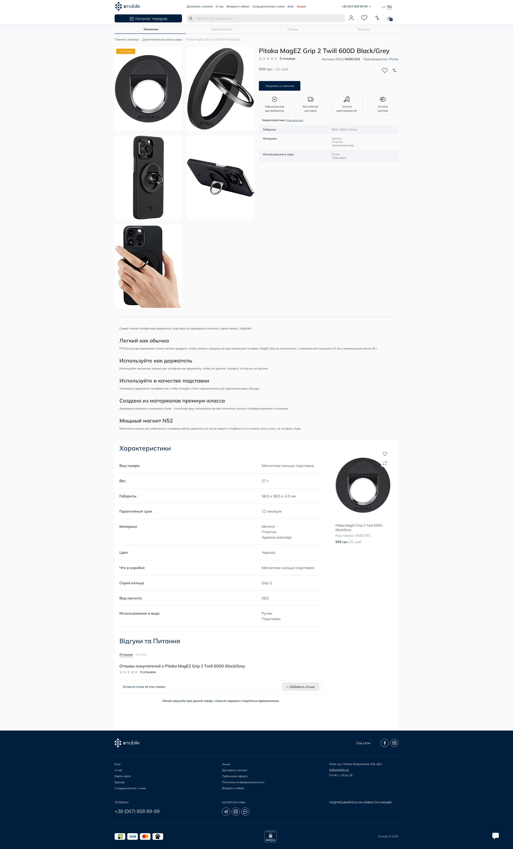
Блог (291, 6)
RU (389, 7)
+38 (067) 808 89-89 (137, 811)
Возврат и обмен (238, 6)
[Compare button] (394, 70)
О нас (220, 6)
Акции (301, 6)
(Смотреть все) (294, 120)
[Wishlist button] (385, 70)
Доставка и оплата (200, 6)
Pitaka (393, 59)
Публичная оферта (234, 776)
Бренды (120, 782)
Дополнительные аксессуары (162, 39)
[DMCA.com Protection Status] (270, 836)
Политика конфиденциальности (243, 782)
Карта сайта (123, 776)
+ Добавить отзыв (301, 687)
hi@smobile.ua (339, 770)
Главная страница (126, 39)
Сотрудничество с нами (268, 6)
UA (384, 7)
